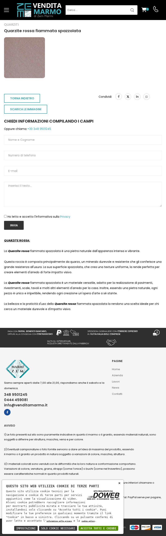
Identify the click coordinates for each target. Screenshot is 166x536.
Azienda (117, 375)
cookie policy (88, 521)
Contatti (117, 394)
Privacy (65, 217)
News (115, 388)
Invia (14, 225)
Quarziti (11, 24)
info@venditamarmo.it (26, 405)
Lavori (116, 381)
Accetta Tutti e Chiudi (98, 528)
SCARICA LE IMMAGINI (25, 109)
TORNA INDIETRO (22, 98)
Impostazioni (26, 528)
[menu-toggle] (6, 10)
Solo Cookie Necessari (58, 528)
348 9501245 (15, 394)
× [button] (119, 483)
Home (116, 369)
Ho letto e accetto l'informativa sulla (38, 217)
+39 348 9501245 (39, 129)
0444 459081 (16, 400)
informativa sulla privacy (59, 521)
